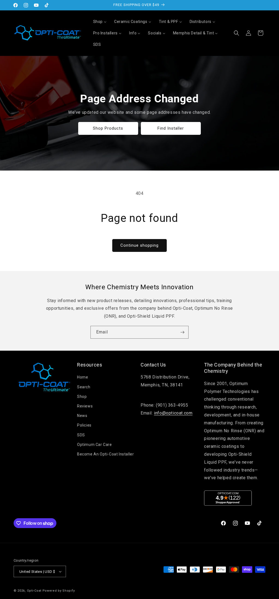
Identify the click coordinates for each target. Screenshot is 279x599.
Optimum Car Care (94, 444)
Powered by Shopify (59, 590)
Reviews (85, 406)
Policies (84, 425)
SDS (81, 435)
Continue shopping (139, 245)
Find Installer (171, 128)
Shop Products (108, 128)
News (82, 415)
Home (82, 377)
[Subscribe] (182, 332)
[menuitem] (99, 21)
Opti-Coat (34, 590)
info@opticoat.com (173, 413)
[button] (236, 33)
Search (83, 387)
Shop (82, 396)
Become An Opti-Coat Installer (105, 454)
